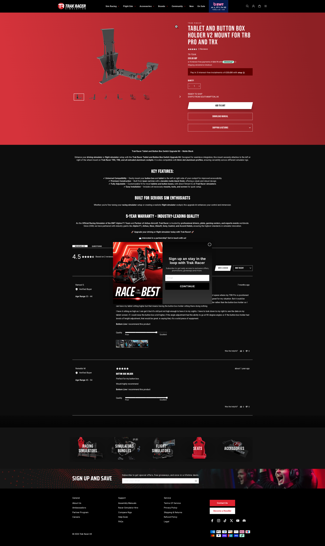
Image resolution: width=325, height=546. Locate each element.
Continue (187, 286)
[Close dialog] (209, 244)
